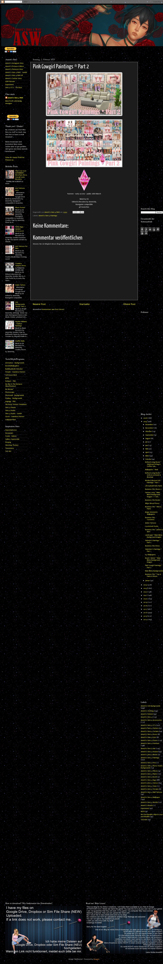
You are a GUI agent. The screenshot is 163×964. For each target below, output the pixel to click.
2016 (145, 613)
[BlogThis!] (76, 212)
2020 (145, 599)
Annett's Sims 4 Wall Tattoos (151, 792)
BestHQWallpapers (12, 366)
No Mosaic (9, 389)
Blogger (96, 959)
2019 (145, 602)
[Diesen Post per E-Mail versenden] (74, 212)
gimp (7, 378)
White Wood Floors (152, 503)
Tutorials (144, 820)
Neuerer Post (39, 304)
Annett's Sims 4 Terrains (150, 789)
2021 (145, 595)
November (149, 428)
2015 (145, 616)
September (149, 435)
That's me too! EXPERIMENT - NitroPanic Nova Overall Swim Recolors (21, 175)
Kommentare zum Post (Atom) (53, 309)
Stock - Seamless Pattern (14, 417)
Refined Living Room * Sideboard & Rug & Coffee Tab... (153, 464)
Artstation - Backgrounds (14, 363)
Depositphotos (11, 430)
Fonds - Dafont (11, 436)
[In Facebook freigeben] (80, 212)
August (148, 438)
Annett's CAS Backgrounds (150, 706)
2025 (145, 422)
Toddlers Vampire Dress (20, 265)
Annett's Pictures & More (14, 66)
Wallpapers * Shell (151, 470)
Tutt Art (8, 451)
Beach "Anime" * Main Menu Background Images (152, 560)
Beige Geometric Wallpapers (151, 513)
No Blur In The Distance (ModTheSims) (13, 385)
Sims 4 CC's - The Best (13, 88)
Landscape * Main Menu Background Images (153, 536)
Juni (146, 445)
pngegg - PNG (10, 401)
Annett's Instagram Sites (14, 63)
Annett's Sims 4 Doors (149, 734)
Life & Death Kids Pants (153, 486)
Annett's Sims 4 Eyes (148, 737)
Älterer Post (129, 304)
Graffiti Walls (20, 341)
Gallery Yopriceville (12, 439)
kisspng (8, 442)
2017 (145, 609)
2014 (145, 620)
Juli (146, 442)
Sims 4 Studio (10, 410)
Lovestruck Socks (151, 526)
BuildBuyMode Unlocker (14, 369)
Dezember (149, 425)
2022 (145, 592)
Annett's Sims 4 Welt (15, 98)
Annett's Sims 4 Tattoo (149, 783)
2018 (145, 606)
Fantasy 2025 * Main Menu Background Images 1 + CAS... (152, 495)
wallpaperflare (10, 420)
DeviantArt (9, 433)
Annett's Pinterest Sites (14, 69)
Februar (148, 459)
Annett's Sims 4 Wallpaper (150, 797)
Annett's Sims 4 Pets (148, 763)
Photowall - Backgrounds (14, 395)
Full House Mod (11, 375)
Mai (146, 449)
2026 (145, 418)
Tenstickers (9, 448)
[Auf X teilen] (78, 212)
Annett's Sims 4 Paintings (48, 216)
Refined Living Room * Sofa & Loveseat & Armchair (153, 475)
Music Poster (20, 208)
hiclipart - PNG (10, 381)
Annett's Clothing (147, 711)
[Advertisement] (152, 92)
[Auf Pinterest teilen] (83, 212)
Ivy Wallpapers (150, 555)
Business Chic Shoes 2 (153, 489)
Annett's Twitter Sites (13, 78)
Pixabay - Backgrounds (13, 398)
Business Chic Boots (152, 500)
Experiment (9, 85)
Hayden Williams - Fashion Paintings (21, 324)
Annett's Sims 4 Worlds (149, 802)
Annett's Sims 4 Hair (148, 749)
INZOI (143, 811)
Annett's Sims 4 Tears (149, 786)
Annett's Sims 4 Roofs (149, 777)
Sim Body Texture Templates (16, 404)
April (147, 452)
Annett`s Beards (147, 805)
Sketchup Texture (11, 445)
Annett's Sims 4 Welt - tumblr (16, 72)
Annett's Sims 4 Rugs (148, 780)
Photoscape (9, 392)
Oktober (148, 431)
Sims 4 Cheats (10, 407)
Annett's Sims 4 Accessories (151, 720)
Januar (147, 581)
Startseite (84, 304)
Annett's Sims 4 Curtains (150, 731)
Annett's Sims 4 (146, 717)
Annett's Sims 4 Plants (149, 774)
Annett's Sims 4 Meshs (149, 755)
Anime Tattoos (150, 523)
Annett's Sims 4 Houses (149, 752)
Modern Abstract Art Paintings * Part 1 (152, 481)
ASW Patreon (10, 81)
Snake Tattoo (20, 285)
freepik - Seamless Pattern (15, 372)
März (147, 456)
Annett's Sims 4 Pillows (149, 771)
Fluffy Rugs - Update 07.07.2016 (19, 229)
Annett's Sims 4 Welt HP (14, 75)
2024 (145, 585)
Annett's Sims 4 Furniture (150, 743)
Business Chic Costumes (150, 519)
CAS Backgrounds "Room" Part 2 (20, 304)
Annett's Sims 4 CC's (148, 725)
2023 (145, 588)
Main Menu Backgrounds (154, 571)
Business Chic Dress (152, 546)
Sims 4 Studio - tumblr (13, 414)
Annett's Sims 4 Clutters (150, 728)
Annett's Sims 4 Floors (149, 740)
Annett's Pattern (147, 714)
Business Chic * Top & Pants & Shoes (153, 575)
